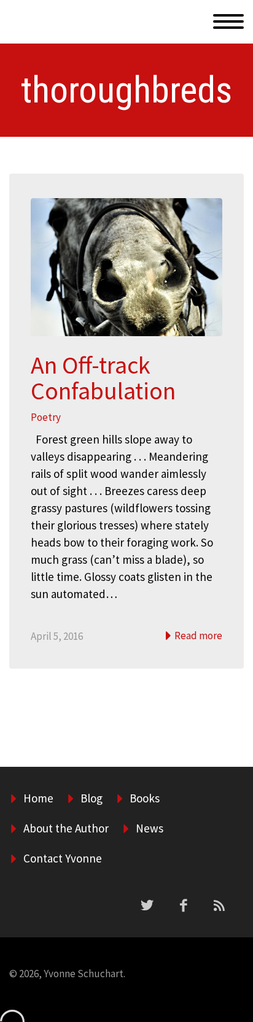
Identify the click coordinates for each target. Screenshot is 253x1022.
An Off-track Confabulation (103, 378)
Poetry (46, 417)
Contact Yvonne (62, 858)
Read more (197, 635)
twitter (147, 905)
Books (145, 798)
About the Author (66, 828)
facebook (183, 905)
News (149, 828)
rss (219, 905)
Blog (91, 798)
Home (189, 35)
